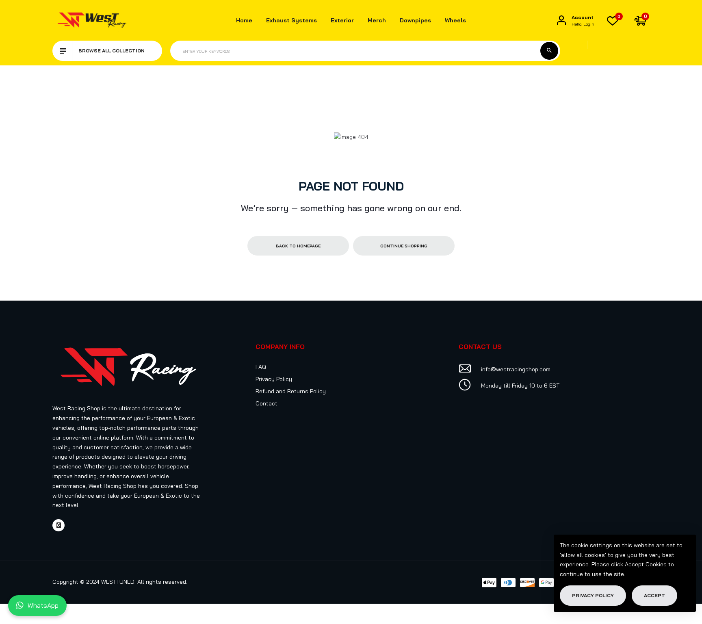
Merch (377, 20)
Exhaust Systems (291, 20)
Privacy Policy (274, 379)
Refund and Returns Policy (291, 391)
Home (244, 20)
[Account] (561, 20)
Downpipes (415, 20)
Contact (266, 403)
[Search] (549, 51)
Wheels (455, 20)
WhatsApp (43, 605)
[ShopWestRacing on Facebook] (58, 525)
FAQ (261, 366)
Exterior (342, 20)
